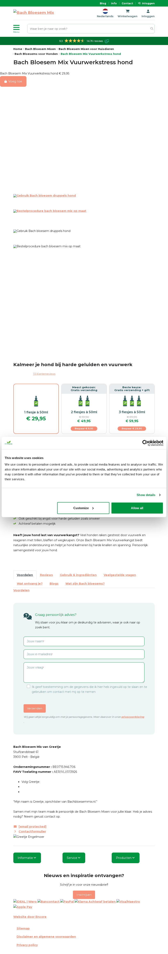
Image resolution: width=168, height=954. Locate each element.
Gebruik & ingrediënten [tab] (78, 575)
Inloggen (148, 3)
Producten (124, 858)
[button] (19, 28)
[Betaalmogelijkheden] (84, 904)
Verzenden (34, 708)
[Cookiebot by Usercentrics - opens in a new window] (145, 443)
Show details (146, 495)
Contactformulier (32, 831)
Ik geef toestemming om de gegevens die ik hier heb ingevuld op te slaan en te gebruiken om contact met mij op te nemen (89, 689)
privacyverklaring (132, 716)
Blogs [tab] (54, 583)
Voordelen (21, 590)
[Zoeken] (151, 28)
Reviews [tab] (46, 575)
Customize (81, 508)
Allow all (137, 508)
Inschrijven (84, 894)
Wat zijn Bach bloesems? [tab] (85, 583)
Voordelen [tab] (25, 575)
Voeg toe (15, 81)
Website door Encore (30, 917)
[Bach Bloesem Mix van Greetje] (33, 13)
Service (72, 858)
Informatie (25, 858)
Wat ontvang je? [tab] (30, 583)
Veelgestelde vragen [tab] (120, 575)
